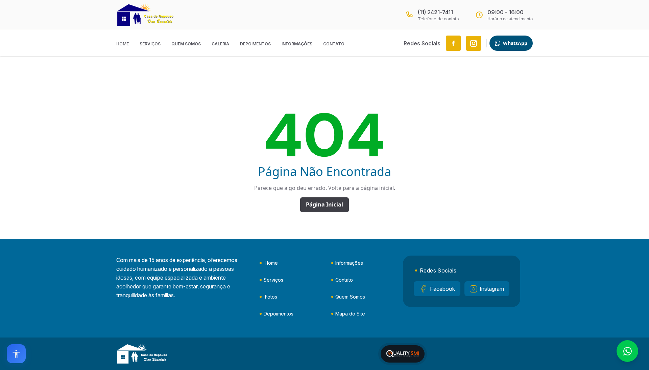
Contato (333, 43)
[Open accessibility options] (16, 353)
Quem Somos (186, 43)
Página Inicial (324, 204)
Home (122, 43)
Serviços (150, 43)
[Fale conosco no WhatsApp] (627, 351)
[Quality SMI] (402, 354)
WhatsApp (515, 43)
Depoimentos (255, 43)
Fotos (271, 297)
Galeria (220, 43)
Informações (297, 43)
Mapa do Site (350, 314)
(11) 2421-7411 (435, 12)
